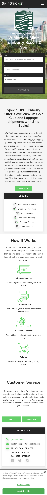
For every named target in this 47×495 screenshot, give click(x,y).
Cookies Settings (23, 485)
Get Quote (23, 90)
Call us (11, 419)
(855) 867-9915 (17, 439)
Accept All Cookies (23, 491)
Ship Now (23, 188)
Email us (31, 419)
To (4, 65)
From (5, 55)
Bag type (6, 76)
